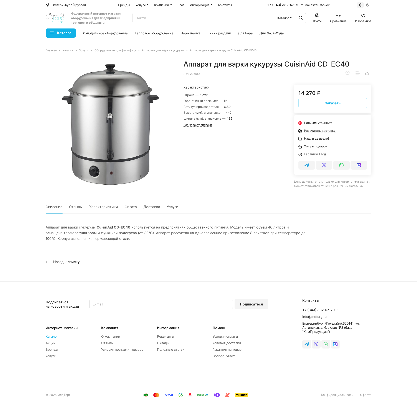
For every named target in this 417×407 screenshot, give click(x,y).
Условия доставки (227, 343)
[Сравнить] (357, 73)
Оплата (131, 207)
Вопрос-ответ (224, 356)
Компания (109, 328)
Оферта (365, 395)
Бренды (52, 349)
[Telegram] (306, 165)
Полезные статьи (170, 349)
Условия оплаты (225, 336)
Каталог (52, 336)
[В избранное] (347, 73)
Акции (51, 343)
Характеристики (103, 207)
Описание (54, 207)
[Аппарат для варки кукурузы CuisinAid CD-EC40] (110, 124)
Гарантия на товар (227, 349)
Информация (168, 328)
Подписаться (251, 304)
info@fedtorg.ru (314, 317)
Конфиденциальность (337, 395)
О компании (110, 336)
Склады (163, 343)
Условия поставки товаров (122, 349)
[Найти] (300, 18)
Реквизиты (165, 336)
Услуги (172, 207)
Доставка (152, 207)
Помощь (220, 328)
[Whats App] (341, 165)
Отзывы (76, 207)
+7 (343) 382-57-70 (283, 5)
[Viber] (324, 165)
